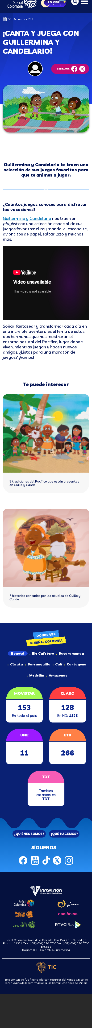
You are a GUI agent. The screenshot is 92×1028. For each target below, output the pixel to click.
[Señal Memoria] (24, 924)
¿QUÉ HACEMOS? (64, 834)
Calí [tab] (58, 664)
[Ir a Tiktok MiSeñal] (46, 860)
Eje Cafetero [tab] (43, 653)
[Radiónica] (68, 913)
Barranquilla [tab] (39, 664)
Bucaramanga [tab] (71, 653)
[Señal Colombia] (24, 902)
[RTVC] (46, 890)
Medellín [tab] (36, 675)
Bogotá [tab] (17, 653)
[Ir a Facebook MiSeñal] (23, 860)
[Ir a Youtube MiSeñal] (35, 860)
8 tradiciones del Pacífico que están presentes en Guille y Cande (44, 483)
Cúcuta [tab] (16, 664)
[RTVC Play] (68, 924)
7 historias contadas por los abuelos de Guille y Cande (44, 597)
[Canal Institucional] (68, 903)
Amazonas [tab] (58, 675)
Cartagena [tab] (76, 664)
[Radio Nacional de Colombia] (24, 913)
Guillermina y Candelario (27, 218)
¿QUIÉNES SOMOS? (29, 834)
